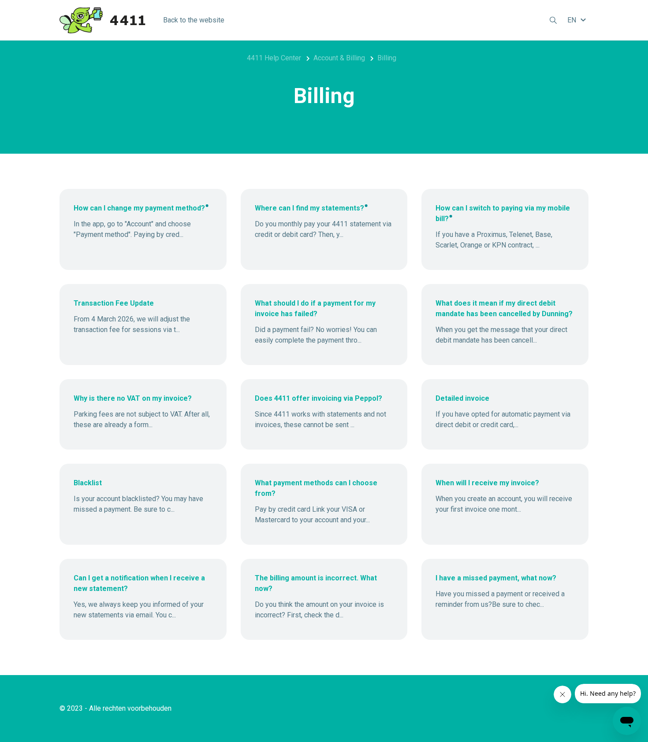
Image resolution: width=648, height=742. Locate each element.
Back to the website (193, 20)
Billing (386, 58)
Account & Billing (339, 58)
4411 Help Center (274, 58)
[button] (577, 20)
